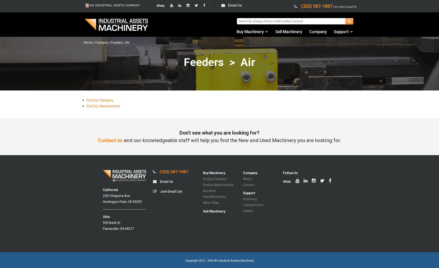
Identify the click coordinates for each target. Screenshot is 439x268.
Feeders (117, 42)
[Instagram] (188, 5)
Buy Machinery (250, 31)
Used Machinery (214, 197)
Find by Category (99, 100)
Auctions (209, 191)
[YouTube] (171, 5)
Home (88, 42)
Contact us (110, 140)
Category (101, 42)
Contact (248, 185)
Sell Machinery (288, 31)
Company (318, 31)
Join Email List (170, 191)
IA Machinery (116, 25)
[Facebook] (204, 5)
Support (341, 31)
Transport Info (253, 205)
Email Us (235, 5)
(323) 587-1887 (173, 172)
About (247, 179)
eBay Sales (211, 202)
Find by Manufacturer (103, 106)
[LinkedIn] (179, 5)
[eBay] (161, 5)
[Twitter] (196, 5)
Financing (250, 199)
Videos (248, 211)
